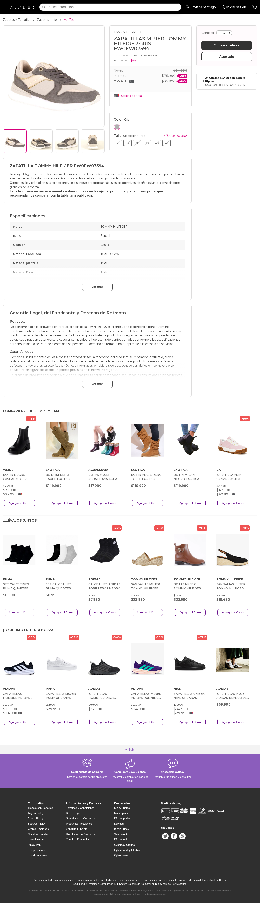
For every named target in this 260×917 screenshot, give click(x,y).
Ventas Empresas (38, 829)
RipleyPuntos (122, 807)
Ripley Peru (34, 844)
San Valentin (121, 834)
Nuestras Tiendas (38, 834)
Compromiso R (36, 850)
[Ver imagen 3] (67, 141)
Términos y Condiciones (80, 807)
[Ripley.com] (22, 7)
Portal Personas (37, 855)
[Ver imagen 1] (15, 141)
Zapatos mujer (47, 20)
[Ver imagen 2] (41, 141)
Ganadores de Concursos (81, 818)
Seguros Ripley (37, 823)
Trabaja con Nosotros (40, 807)
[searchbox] (114, 7)
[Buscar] (43, 7)
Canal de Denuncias (78, 839)
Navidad (119, 823)
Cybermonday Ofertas (127, 850)
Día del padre (122, 818)
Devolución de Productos (80, 834)
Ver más (97, 287)
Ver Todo (70, 20)
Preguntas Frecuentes (79, 823)
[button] (254, 7)
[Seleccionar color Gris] (117, 127)
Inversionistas (36, 839)
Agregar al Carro (19, 503)
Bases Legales (74, 813)
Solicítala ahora (131, 96)
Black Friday (121, 829)
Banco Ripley (35, 818)
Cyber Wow (121, 855)
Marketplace (121, 813)
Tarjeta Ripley (36, 813)
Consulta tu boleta (76, 829)
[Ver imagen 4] (93, 141)
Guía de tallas (178, 135)
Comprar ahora (226, 45)
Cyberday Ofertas (124, 844)
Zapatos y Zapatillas (17, 20)
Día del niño (121, 839)
